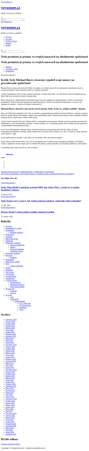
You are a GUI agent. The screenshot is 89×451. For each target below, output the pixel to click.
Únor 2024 (10, 380)
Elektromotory (15, 283)
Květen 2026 (10, 324)
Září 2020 (9, 430)
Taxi (11, 297)
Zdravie (13, 293)
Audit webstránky (16, 266)
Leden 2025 (10, 357)
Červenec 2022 (11, 399)
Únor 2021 (10, 420)
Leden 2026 (10, 332)
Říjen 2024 (10, 363)
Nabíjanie (23, 308)
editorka (8, 67)
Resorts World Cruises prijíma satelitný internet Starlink (27, 212)
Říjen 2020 (10, 428)
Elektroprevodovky (17, 285)
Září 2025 (9, 340)
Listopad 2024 (11, 361)
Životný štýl (10, 289)
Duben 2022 (10, 403)
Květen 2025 (10, 349)
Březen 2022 (10, 405)
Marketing (9, 241)
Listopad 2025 (11, 336)
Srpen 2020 (10, 432)
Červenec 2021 (11, 413)
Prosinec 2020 (11, 424)
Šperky (12, 247)
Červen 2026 (10, 322)
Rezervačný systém (13, 262)
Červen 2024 (10, 372)
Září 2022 (9, 395)
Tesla (21, 310)
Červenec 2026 (11, 320)
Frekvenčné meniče (17, 287)
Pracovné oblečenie (17, 245)
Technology (10, 71)
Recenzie (9, 255)
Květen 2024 (10, 374)
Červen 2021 (10, 415)
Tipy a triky (10, 272)
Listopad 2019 (11, 434)
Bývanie (9, 37)
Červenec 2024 (11, 370)
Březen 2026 (10, 328)
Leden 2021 (10, 422)
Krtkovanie (10, 235)
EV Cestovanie (25, 303)
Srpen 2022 (10, 397)
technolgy (9, 270)
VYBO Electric (11, 41)
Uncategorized (11, 276)
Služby (8, 45)
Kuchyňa (13, 291)
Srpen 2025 (10, 342)
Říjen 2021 (10, 409)
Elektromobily (20, 301)
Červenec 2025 (11, 345)
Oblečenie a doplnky (13, 243)
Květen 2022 (10, 401)
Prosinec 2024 (11, 359)
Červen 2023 (10, 390)
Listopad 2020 (11, 426)
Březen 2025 (10, 353)
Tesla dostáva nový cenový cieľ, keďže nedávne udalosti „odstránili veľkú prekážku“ (41, 201)
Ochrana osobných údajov (10, 444)
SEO (7, 264)
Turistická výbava (16, 251)
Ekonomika (10, 230)
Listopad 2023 (11, 386)
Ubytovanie (10, 274)
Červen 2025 (10, 347)
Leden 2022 (10, 407)
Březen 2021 (10, 418)
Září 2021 (9, 411)
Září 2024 (9, 365)
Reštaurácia (10, 260)
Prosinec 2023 (11, 384)
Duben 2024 (10, 376)
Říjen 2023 (10, 388)
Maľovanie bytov (12, 239)
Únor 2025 (10, 355)
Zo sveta (9, 39)
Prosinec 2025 (11, 334)
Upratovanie (10, 278)
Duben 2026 (10, 326)
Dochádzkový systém (13, 228)
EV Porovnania (25, 305)
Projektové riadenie (13, 253)
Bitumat (8, 43)
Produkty (13, 258)
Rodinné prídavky (16, 232)
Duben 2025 (10, 351)
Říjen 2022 (10, 393)
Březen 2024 (10, 378)
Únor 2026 (10, 330)
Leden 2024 (10, 382)
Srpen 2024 (10, 367)
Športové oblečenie (17, 249)
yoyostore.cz (10, 7)
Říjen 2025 (10, 338)
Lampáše (9, 237)
